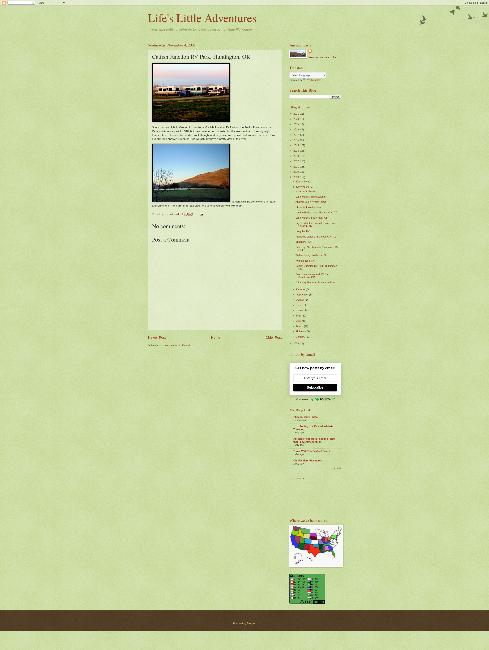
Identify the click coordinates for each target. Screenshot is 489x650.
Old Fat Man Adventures (307, 460)
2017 (296, 134)
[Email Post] (201, 214)
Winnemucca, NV (305, 260)
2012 (296, 161)
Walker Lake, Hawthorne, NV (311, 255)
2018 (296, 129)
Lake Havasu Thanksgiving (310, 196)
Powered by (304, 399)
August (300, 299)
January (301, 336)
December (302, 181)
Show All (337, 468)
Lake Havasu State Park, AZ (311, 217)
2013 (296, 156)
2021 (296, 113)
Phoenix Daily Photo (305, 417)
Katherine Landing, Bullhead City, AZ (316, 236)
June (299, 310)
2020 (296, 119)
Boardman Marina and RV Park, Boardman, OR (313, 276)
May (299, 315)
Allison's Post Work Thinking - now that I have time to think (314, 440)
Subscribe (315, 387)
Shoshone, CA (304, 241)
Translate (316, 80)
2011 (296, 166)
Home (215, 337)
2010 (296, 171)
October (301, 289)
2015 (296, 145)
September (302, 294)
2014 (296, 150)
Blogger (251, 623)
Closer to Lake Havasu (308, 207)
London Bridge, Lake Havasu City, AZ (316, 212)
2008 (296, 343)
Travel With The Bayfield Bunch (311, 451)
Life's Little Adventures (202, 17)
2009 (296, 177)
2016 (296, 140)
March (300, 326)
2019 (296, 124)
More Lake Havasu (306, 191)
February (301, 331)
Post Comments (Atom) (177, 345)
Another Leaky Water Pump (311, 201)
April (299, 321)
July (299, 305)
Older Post (274, 337)
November (302, 186)
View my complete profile (322, 57)
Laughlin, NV (303, 231)
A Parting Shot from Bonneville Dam (315, 282)
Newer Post (157, 337)
